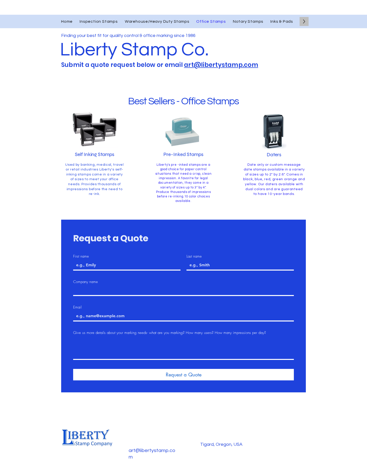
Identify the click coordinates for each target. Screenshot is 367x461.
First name (81, 256)
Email (77, 307)
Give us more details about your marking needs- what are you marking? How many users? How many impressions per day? (169, 332)
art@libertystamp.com (221, 65)
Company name (85, 282)
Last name (194, 256)
